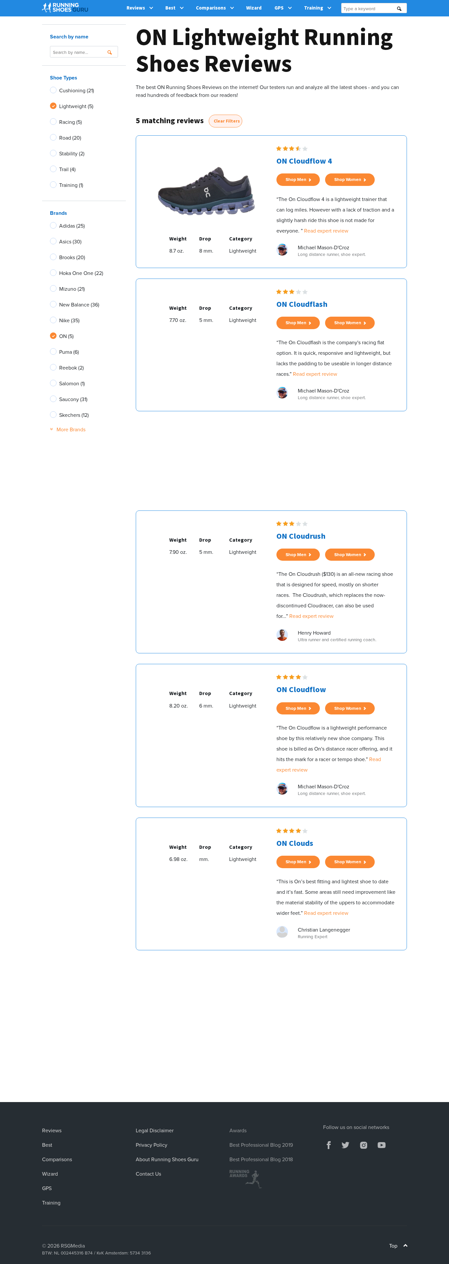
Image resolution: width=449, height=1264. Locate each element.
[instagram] (363, 1144)
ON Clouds (294, 843)
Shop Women (348, 179)
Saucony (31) (73, 399)
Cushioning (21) (76, 90)
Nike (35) (69, 320)
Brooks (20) (72, 257)
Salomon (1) (72, 383)
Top (394, 1245)
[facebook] (329, 1144)
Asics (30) (70, 241)
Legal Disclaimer (155, 1130)
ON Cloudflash (301, 304)
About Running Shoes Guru (167, 1159)
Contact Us (148, 1173)
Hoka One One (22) (81, 273)
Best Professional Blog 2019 (261, 1144)
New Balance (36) (79, 304)
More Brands (67, 429)
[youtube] (382, 1144)
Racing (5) (70, 121)
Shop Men (297, 179)
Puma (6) (69, 351)
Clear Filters (227, 121)
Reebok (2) (71, 367)
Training (313, 8)
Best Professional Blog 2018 (261, 1159)
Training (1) (71, 185)
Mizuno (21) (72, 288)
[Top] (405, 1246)
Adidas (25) (72, 225)
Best (170, 8)
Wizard (254, 8)
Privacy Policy (151, 1144)
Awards (238, 1130)
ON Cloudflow (301, 689)
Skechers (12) (74, 414)
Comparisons (211, 8)
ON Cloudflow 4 (304, 161)
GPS (279, 8)
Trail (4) (67, 169)
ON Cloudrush (300, 536)
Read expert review (326, 230)
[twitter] (345, 1144)
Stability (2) (71, 153)
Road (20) (70, 137)
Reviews (136, 8)
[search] (399, 8)
